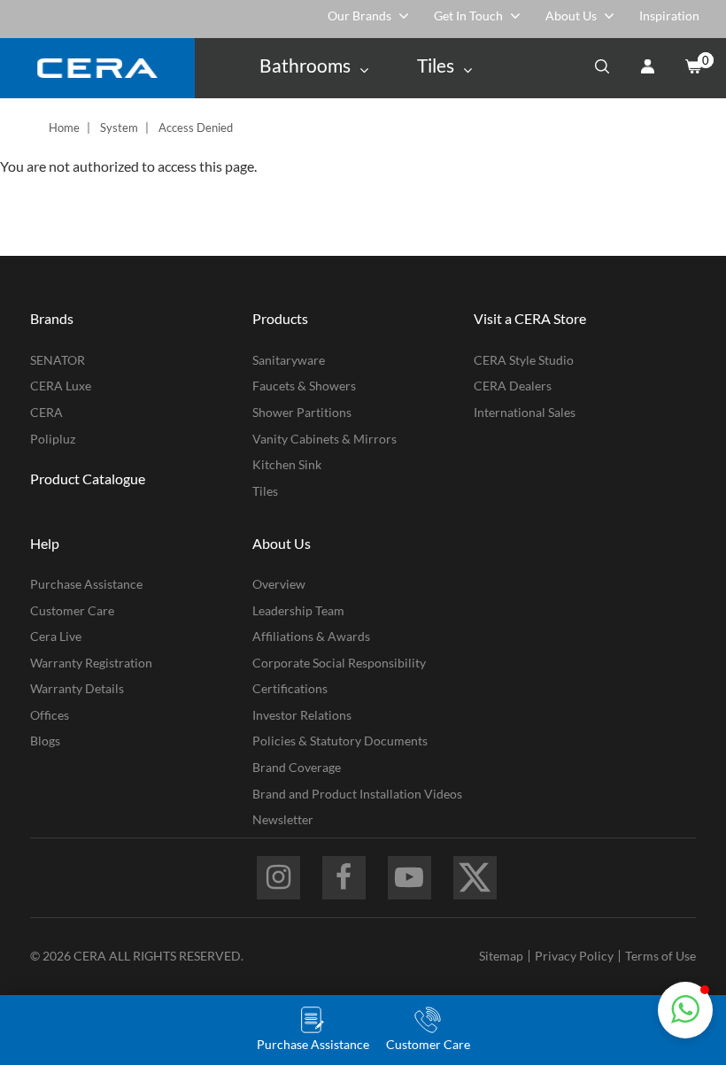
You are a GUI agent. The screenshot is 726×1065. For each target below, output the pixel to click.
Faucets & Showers (304, 385)
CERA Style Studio (524, 359)
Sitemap (501, 955)
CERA (46, 412)
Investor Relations (301, 714)
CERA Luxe (60, 385)
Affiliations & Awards (311, 636)
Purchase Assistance (86, 583)
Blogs (45, 740)
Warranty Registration (91, 662)
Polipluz (52, 438)
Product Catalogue (87, 478)
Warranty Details (77, 688)
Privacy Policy (574, 955)
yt (409, 877)
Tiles (265, 490)
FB (344, 877)
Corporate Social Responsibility (339, 662)
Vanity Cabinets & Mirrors (324, 438)
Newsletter (282, 819)
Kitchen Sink (286, 464)
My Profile (647, 68)
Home (64, 127)
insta (278, 877)
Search (602, 68)
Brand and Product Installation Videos (357, 793)
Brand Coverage (296, 767)
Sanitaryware (288, 359)
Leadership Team (298, 610)
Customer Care (72, 610)
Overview (278, 583)
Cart (692, 68)
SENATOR (57, 359)
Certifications (290, 688)
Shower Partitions (301, 412)
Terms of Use (660, 955)
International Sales (524, 412)
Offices (49, 714)
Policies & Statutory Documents (340, 740)
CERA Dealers (513, 385)
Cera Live (55, 636)
